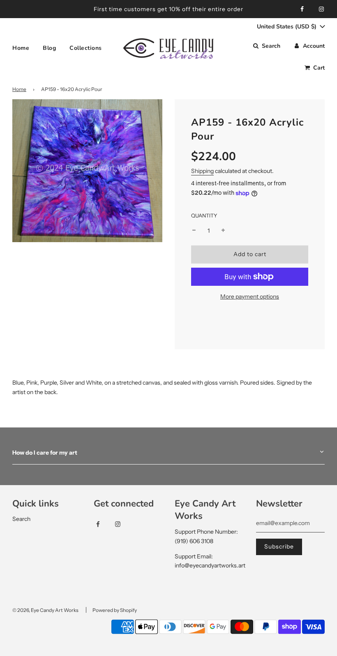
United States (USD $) (287, 26)
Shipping (202, 171)
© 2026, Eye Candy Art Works (45, 610)
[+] (223, 230)
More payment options (249, 296)
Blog (49, 48)
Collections (85, 48)
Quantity (204, 215)
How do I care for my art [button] (44, 452)
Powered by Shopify (114, 610)
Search (21, 519)
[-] (194, 230)
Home (20, 48)
